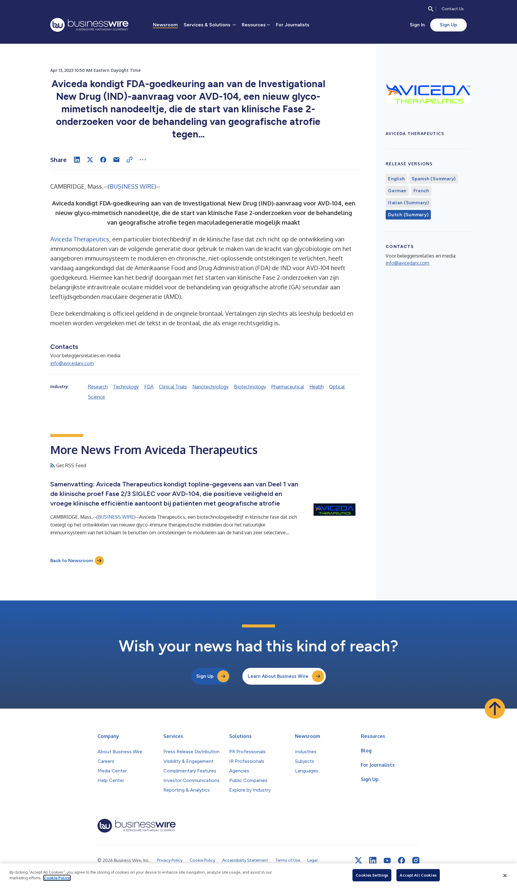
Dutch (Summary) (408, 214)
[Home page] (89, 25)
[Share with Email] (116, 159)
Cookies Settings (372, 875)
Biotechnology (250, 387)
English (396, 178)
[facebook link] (401, 860)
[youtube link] (387, 860)
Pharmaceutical (287, 387)
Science (96, 397)
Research (98, 387)
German (397, 190)
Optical (337, 387)
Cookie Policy (57, 877)
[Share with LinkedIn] (77, 159)
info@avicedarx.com (72, 363)
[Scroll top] (495, 708)
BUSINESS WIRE (132, 186)
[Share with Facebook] (103, 159)
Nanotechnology (210, 387)
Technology (126, 387)
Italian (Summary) (408, 202)
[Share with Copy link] (129, 159)
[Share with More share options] (143, 159)
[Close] (505, 875)
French (421, 190)
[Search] (431, 9)
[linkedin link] (372, 860)
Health (316, 387)
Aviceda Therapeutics (79, 239)
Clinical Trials (173, 387)
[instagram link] (415, 860)
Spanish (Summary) (434, 178)
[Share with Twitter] (90, 159)
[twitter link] (358, 860)
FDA (148, 387)
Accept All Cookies (418, 875)
